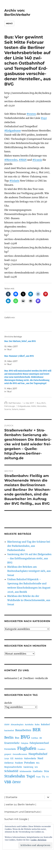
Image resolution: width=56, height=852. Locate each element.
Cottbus (34, 738)
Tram (38, 777)
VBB (7, 782)
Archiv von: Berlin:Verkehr (17, 12)
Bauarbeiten (23, 730)
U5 (43, 776)
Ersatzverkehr (12, 743)
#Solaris (14, 180)
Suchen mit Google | (16, 819)
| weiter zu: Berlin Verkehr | (20, 804)
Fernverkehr (10, 749)
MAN (33, 406)
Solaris (15, 409)
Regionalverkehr (13, 767)
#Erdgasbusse (12, 130)
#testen (31, 113)
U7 (47, 777)
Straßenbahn (14, 776)
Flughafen (26, 748)
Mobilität (19, 759)
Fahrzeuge (9, 406)
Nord (40, 758)
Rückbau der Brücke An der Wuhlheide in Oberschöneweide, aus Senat (28, 600)
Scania (7, 409)
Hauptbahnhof (38, 754)
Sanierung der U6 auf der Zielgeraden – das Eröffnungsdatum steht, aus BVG (29, 558)
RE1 (37, 763)
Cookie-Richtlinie (38, 840)
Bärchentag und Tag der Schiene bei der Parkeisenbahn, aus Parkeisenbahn (28, 546)
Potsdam (29, 762)
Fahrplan (24, 743)
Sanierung (28, 767)
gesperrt (7, 754)
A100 (6, 724)
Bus (38, 403)
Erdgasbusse (24, 406)
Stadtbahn (38, 771)
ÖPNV (16, 782)
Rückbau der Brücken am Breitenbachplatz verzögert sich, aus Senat (29, 571)
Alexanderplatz (17, 725)
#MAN (23, 159)
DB (40, 738)
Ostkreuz (9, 762)
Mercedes (41, 406)
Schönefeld (11, 771)
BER (37, 729)
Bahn (37, 724)
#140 (44, 118)
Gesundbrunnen (20, 754)
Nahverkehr (30, 758)
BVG (43, 403)
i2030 (6, 759)
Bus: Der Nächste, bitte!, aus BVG (20, 341)
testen (22, 409)
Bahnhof (45, 724)
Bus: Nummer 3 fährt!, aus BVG (19, 356)
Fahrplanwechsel (39, 743)
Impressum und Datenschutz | (22, 811)
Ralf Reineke (15, 403)
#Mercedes (10, 159)
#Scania (37, 159)
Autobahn (29, 724)
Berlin (9, 738)
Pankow (19, 763)
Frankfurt (41, 749)
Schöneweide (25, 771)
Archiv (8, 702)
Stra (46, 771)
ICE (11, 758)
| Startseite (10, 797)
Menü (9, 23)
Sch (36, 767)
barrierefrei (9, 731)
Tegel (30, 776)
